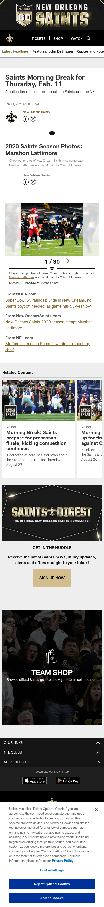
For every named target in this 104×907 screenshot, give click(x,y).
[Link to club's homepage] (9, 36)
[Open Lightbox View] (52, 244)
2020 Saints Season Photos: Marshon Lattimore (43, 149)
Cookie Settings (52, 870)
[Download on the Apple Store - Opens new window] (34, 781)
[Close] (96, 809)
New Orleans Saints (36, 112)
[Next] (68, 261)
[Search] (88, 38)
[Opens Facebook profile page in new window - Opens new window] (26, 119)
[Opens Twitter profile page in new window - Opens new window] (33, 119)
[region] (52, 854)
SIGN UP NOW (52, 577)
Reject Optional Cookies (52, 884)
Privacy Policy (62, 861)
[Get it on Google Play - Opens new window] (67, 783)
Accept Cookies (52, 898)
